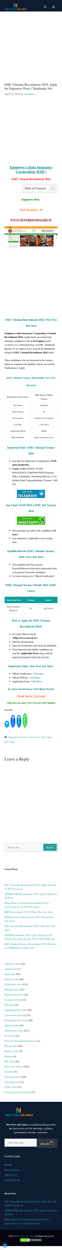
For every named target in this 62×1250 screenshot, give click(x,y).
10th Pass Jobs (12, 964)
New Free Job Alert (25, 1235)
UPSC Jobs (10, 1087)
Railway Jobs (12, 1051)
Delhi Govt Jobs (13, 984)
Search (50, 847)
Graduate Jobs (12, 999)
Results (8, 1056)
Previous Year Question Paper (20, 1041)
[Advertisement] (31, 46)
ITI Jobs (9, 1005)
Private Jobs (11, 1046)
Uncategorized (12, 1082)
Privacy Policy (12, 1170)
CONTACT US (12, 1180)
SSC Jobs (9, 1061)
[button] (45, 6)
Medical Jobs (12, 1025)
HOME (8, 1165)
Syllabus (9, 1071)
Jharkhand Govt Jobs (16, 1010)
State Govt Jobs (13, 1066)
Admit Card (11, 969)
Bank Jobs (10, 974)
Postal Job (10, 1035)
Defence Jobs (12, 979)
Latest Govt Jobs (37, 737)
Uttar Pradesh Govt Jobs (17, 1092)
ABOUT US (11, 1175)
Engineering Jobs (18, 737)
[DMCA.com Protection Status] (31, 1241)
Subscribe (45, 1143)
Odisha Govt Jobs (14, 1030)
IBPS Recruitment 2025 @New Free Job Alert (29, 912)
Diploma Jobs (12, 989)
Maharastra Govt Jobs (16, 1020)
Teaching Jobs (12, 1077)
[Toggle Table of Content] (51, 188)
